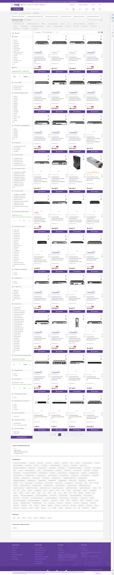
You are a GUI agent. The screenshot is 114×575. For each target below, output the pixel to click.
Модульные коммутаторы (79, 16)
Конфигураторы (39, 563)
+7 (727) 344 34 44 (30, 4)
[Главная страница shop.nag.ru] (11, 13)
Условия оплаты (39, 554)
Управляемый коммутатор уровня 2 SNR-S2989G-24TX (57, 338)
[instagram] (48, 571)
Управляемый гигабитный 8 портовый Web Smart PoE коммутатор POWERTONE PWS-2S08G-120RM (58, 179)
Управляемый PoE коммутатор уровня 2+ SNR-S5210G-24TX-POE (75, 138)
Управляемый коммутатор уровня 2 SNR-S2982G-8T (75, 298)
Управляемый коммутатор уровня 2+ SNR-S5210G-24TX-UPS (58, 258)
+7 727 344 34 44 (84, 550)
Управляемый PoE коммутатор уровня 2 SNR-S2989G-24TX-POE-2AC (40, 59)
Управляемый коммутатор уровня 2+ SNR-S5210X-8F (40, 338)
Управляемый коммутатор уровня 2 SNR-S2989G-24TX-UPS (40, 298)
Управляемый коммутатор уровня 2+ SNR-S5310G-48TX (40, 98)
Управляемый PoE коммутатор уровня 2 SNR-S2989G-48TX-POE (75, 98)
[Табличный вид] (101, 32)
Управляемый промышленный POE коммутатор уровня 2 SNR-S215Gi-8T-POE (75, 339)
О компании (15, 548)
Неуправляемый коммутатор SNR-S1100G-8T (93, 378)
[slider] (12, 73)
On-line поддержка (39, 548)
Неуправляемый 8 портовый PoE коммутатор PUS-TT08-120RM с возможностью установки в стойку (40, 259)
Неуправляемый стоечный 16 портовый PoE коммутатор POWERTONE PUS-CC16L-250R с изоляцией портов (76, 259)
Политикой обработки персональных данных (37, 573)
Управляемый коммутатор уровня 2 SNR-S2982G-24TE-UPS (57, 218)
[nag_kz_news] (57, 571)
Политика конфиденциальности (94, 569)
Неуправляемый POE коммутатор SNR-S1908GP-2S (39, 378)
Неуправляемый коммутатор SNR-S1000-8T (58, 417)
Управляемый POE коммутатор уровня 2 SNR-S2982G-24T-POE (75, 378)
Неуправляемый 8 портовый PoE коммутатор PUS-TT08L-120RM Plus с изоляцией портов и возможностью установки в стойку (76, 219)
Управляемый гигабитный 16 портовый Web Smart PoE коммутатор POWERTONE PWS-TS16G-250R (41, 179)
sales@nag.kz (42, 4)
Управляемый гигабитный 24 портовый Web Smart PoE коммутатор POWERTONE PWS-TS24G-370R (93, 139)
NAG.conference (39, 561)
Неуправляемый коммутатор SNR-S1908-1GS (75, 417)
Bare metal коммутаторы (66, 16)
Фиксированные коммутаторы (18, 16)
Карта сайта (15, 559)
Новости (14, 550)
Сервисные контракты (40, 550)
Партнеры (14, 556)
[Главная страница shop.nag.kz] (15, 4)
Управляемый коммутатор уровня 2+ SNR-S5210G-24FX (93, 298)
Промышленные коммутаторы (93, 16)
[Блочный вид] (99, 32)
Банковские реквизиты (17, 554)
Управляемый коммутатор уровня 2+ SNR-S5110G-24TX (75, 58)
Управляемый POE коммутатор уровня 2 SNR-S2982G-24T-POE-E (58, 298)
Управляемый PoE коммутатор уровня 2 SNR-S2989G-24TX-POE (92, 98)
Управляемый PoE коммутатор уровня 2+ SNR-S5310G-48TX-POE (93, 58)
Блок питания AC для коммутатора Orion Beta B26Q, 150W (93, 178)
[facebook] (66, 571)
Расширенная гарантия (41, 559)
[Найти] (67, 9)
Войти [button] (93, 9)
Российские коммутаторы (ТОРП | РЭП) (35, 16)
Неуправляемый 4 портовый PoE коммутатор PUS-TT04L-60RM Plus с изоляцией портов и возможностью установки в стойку (93, 219)
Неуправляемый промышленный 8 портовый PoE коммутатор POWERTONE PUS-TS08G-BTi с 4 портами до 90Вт (76, 179)
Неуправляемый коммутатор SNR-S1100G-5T (41, 417)
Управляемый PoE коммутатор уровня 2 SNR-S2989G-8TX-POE (40, 138)
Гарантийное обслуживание (42, 556)
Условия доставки (39, 552)
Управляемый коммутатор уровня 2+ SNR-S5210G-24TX (93, 338)
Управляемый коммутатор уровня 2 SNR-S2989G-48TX (92, 258)
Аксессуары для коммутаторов (51, 16)
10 (76, 434)
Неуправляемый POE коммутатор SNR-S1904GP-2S (57, 378)
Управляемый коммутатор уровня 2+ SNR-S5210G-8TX (58, 98)
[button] (57, 1)
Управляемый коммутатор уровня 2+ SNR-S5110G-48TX (58, 58)
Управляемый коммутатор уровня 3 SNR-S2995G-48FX (92, 417)
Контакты (14, 552)
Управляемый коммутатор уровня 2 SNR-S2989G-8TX (57, 138)
